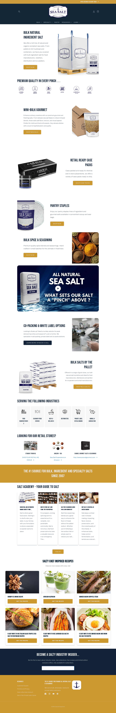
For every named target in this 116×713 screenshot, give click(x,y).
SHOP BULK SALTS (83, 386)
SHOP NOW (30, 67)
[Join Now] (72, 668)
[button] (19, 12)
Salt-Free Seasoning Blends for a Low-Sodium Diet (68, 508)
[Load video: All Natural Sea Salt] (58, 288)
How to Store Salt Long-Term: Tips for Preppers (47, 508)
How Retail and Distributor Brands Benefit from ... (27, 508)
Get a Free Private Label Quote (26, 695)
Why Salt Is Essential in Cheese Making (88, 508)
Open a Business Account (25, 692)
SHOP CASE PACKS (83, 183)
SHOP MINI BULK (32, 132)
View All (58, 551)
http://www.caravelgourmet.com (84, 457)
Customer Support (22, 685)
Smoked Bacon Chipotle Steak (88, 597)
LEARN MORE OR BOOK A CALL (37, 343)
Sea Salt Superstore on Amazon (58, 459)
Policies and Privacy (23, 689)
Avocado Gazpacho (49, 597)
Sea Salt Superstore (60, 706)
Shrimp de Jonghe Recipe (15, 597)
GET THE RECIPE (22, 601)
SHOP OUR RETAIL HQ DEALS (30, 459)
